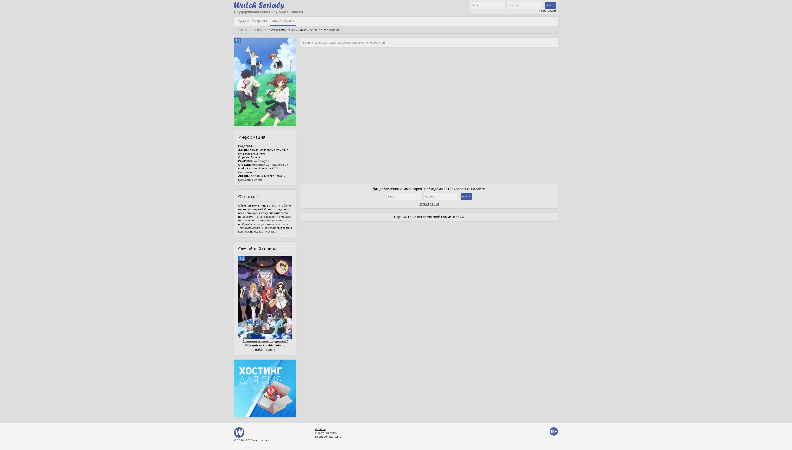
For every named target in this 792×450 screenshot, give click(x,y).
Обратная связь (326, 433)
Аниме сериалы (283, 21)
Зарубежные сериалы (252, 21)
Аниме (258, 29)
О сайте (320, 429)
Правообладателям (328, 436)
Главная (242, 29)
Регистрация (547, 10)
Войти (550, 5)
